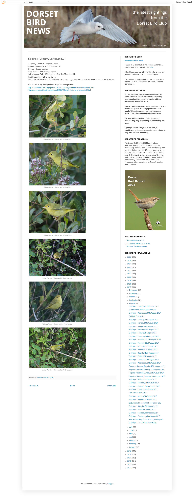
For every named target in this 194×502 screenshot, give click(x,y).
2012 (129, 465)
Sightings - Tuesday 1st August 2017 (143, 423)
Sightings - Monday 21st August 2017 (143, 346)
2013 (129, 461)
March (131, 440)
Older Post (111, 386)
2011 (129, 468)
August (132, 303)
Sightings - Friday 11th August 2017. (143, 380)
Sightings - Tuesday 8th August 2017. (143, 390)
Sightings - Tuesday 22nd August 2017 (144, 343)
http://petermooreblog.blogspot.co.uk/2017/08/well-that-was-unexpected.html (59, 90)
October (132, 297)
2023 (129, 267)
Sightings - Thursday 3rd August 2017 (143, 413)
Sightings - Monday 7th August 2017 (143, 396)
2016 (129, 451)
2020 (129, 277)
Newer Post (33, 386)
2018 (129, 284)
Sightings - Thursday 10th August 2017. (144, 383)
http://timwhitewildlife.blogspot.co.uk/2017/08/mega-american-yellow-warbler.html (61, 87)
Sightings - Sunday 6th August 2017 (143, 400)
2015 (129, 455)
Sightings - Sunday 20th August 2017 (143, 350)
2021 (129, 274)
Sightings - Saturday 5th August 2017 (143, 406)
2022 (129, 271)
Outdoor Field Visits (136, 316)
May (131, 434)
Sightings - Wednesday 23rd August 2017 (145, 340)
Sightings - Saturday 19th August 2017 (143, 353)
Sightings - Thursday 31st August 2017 (144, 306)
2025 (129, 261)
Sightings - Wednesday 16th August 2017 (145, 363)
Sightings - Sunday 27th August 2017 (143, 326)
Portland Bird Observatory (137, 246)
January (132, 447)
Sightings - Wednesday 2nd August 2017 (144, 416)
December (133, 290)
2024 (129, 264)
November (133, 293)
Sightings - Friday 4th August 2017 (142, 409)
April (131, 437)
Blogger (110, 484)
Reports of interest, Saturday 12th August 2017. (147, 376)
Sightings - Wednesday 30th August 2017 (145, 313)
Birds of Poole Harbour (135, 241)
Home (72, 386)
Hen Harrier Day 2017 (137, 393)
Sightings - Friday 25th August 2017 (142, 333)
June (131, 430)
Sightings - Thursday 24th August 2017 (144, 336)
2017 (129, 287)
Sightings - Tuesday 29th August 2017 (143, 320)
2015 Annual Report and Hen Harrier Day (145, 403)
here (151, 67)
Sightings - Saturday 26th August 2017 (143, 330)
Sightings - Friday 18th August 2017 (142, 356)
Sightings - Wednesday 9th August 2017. (144, 386)
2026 (129, 257)
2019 (129, 281)
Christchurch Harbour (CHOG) (138, 244)
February (133, 444)
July (131, 427)
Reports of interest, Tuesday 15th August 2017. (147, 366)
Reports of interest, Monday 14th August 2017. (146, 370)
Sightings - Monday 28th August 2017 (143, 323)
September (133, 300)
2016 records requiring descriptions (142, 310)
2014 (129, 458)
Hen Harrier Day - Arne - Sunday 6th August (145, 420)
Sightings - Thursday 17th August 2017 (144, 360)
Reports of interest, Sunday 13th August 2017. (146, 373)
